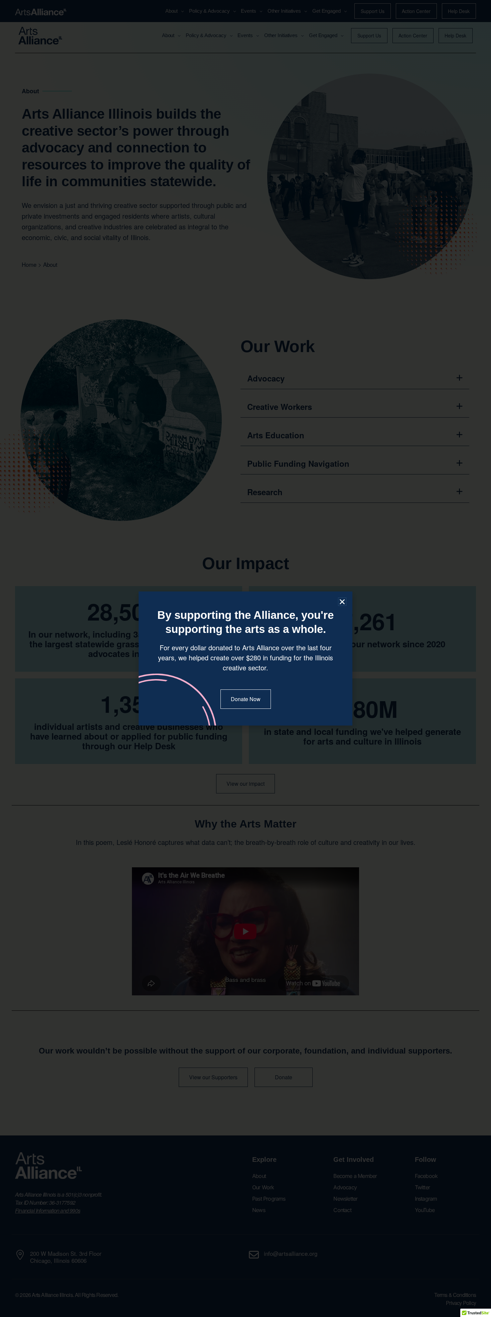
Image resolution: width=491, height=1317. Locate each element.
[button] (342, 601)
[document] (245, 658)
